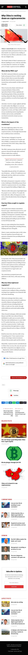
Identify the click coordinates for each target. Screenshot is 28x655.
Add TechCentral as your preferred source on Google (14, 363)
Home (2, 11)
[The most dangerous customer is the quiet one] (5, 557)
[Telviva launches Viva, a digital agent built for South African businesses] (5, 515)
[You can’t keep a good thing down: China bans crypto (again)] (14, 431)
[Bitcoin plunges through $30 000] (14, 453)
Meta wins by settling (17, 602)
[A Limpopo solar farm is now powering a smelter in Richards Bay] (5, 632)
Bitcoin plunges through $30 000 (11, 462)
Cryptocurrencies (13, 11)
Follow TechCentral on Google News (15, 358)
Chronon (19, 646)
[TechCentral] (14, 6)
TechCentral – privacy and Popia (15, 651)
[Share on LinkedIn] (6, 25)
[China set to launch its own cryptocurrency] (14, 474)
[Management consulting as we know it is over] (5, 549)
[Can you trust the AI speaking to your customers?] (5, 505)
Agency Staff (6, 21)
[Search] (26, 7)
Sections (6, 11)
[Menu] (2, 7)
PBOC (3, 384)
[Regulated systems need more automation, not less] (5, 525)
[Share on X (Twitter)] (2, 25)
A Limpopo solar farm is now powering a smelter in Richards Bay (19, 631)
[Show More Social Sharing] (9, 25)
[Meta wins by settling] (5, 604)
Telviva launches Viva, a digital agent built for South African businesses (18, 515)
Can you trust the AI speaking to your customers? (16, 505)
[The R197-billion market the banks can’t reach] (5, 541)
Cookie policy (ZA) (15, 649)
